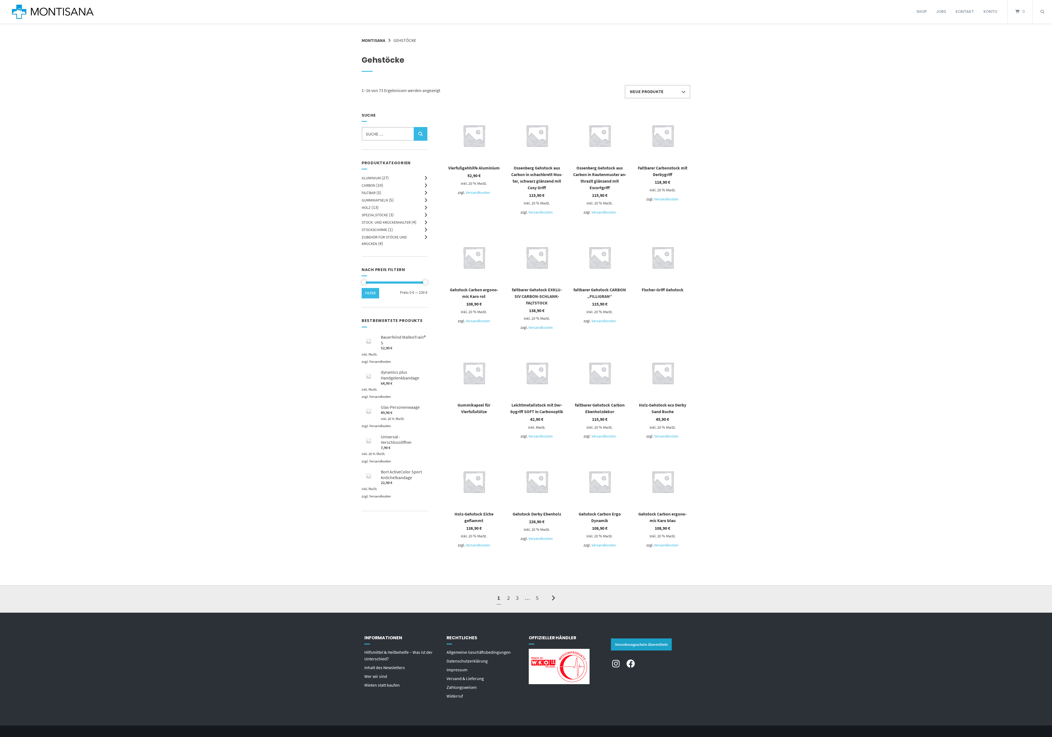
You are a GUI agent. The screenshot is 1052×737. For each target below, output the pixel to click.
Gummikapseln (375, 200)
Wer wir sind (375, 676)
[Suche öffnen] (1042, 11)
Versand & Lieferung (465, 678)
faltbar (369, 192)
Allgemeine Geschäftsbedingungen (479, 652)
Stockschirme (374, 229)
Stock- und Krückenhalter (386, 222)
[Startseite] (52, 11)
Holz (366, 207)
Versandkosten (478, 192)
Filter (370, 293)
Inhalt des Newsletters (384, 667)
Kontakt (965, 11)
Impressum (457, 669)
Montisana (373, 40)
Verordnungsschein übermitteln (641, 644)
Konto (990, 11)
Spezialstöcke (375, 214)
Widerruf (455, 696)
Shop (921, 11)
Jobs (941, 11)
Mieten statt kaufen (382, 685)
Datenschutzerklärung (467, 661)
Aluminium (371, 177)
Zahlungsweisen (462, 687)
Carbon (368, 185)
